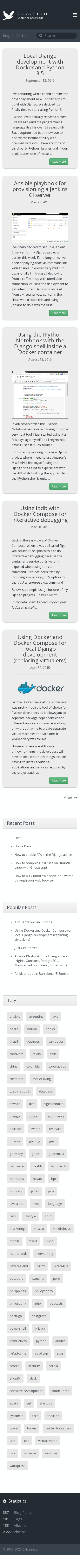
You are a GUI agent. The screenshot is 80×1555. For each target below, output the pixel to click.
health (37, 1166)
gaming (34, 1141)
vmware (30, 1453)
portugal (16, 1316)
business (33, 1041)
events (35, 1129)
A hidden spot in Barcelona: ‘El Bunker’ (42, 973)
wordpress (17, 1466)
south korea (60, 1391)
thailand (53, 1416)
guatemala (56, 1154)
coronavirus (57, 1066)
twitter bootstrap (58, 1428)
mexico (39, 1228)
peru (56, 1278)
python (41, 1341)
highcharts (59, 1166)
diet (32, 1104)
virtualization (47, 1441)
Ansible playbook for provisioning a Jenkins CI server (40, 188)
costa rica (16, 1079)
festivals (55, 1129)
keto (36, 1203)
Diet (18, 838)
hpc (53, 1179)
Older (68, 798)
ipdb (39, 551)
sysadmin (16, 1416)
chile (53, 1054)
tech (35, 1416)
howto (37, 1179)
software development (26, 1391)
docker (34, 1116)
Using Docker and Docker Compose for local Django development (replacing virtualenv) (40, 648)
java (51, 1191)
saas (60, 1353)
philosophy (18, 1303)
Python (17, 117)
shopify (15, 1378)
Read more (59, 161)
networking (44, 1253)
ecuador (16, 1129)
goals (36, 1154)
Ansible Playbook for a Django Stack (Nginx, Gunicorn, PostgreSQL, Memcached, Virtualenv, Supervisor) (41, 960)
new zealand (19, 1266)
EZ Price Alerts (47, 595)
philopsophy (44, 1291)
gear (52, 1141)
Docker (28, 702)
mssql (33, 1241)
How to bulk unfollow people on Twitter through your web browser (44, 878)
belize (14, 1029)
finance (15, 1141)
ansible (15, 1016)
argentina (36, 1016)
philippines (18, 1291)
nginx (41, 1266)
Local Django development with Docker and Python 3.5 (40, 64)
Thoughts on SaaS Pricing (33, 922)
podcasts (56, 1303)
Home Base (23, 846)
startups (46, 1403)
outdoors (16, 1278)
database (46, 1091)
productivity (18, 1341)
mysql (50, 1241)
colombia (33, 1066)
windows (51, 1453)
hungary (16, 1191)
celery (36, 1054)
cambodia (56, 1041)
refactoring (18, 1353)
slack (33, 1378)
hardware (17, 1166)
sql (29, 1403)
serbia (53, 1366)
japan (35, 1191)
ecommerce (56, 1116)
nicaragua (61, 1266)
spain (14, 1403)
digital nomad (53, 1104)
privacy (40, 1328)
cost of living (41, 1079)
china (13, 1066)
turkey (32, 1428)
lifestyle (30, 1216)
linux (48, 1216)
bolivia (32, 1029)
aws (55, 1016)
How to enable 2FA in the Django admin (43, 854)
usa (26, 1441)
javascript (17, 1203)
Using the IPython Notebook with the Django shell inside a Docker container (40, 343)
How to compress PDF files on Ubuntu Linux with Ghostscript (42, 865)
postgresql (39, 1316)
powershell (18, 1328)
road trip (41, 1353)
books (50, 1029)
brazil (14, 1041)
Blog (6, 36)
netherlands (18, 1253)
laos (13, 1216)
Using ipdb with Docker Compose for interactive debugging (40, 513)
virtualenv (59, 702)
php (38, 1303)
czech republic (20, 1091)
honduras (17, 1179)
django (15, 1116)
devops (15, 1104)
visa (12, 1453)
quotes (60, 1341)
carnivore (16, 1054)
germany (16, 1154)
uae (12, 1441)
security (34, 1366)
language (55, 1203)
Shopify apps (52, 99)
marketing (17, 1228)
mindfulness (62, 1228)
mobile (15, 1241)
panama (38, 1278)
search (14, 1366)
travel (14, 1428)
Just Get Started (26, 948)
